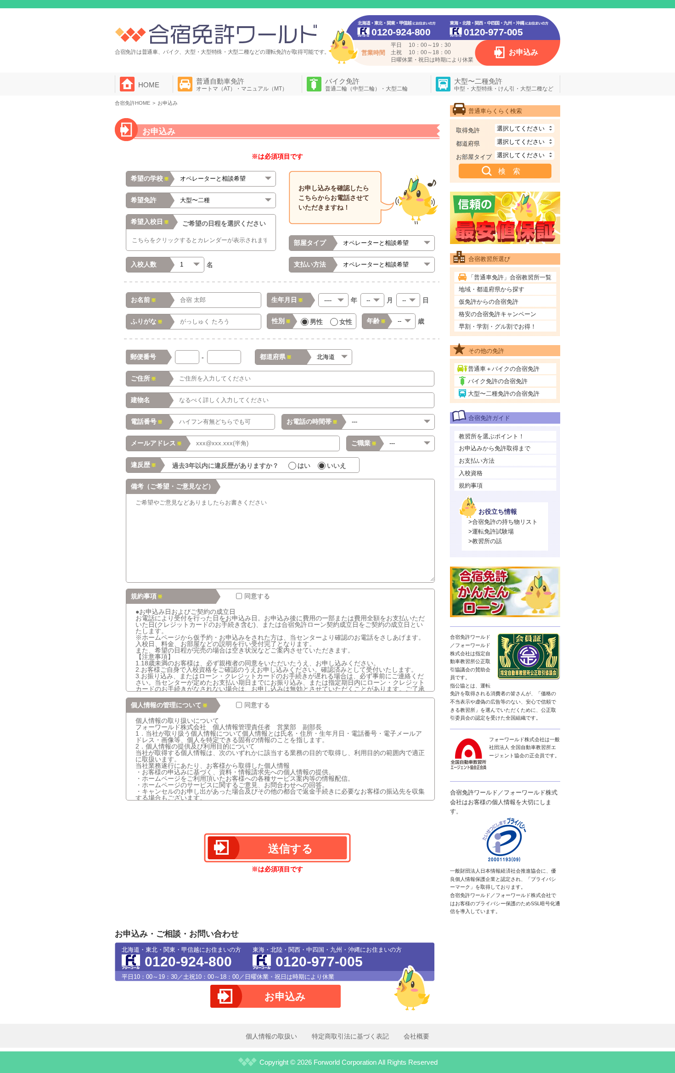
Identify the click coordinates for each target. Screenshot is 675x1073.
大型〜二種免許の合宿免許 (504, 393)
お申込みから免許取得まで (494, 448)
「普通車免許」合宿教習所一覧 (509, 277)
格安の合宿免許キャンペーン (497, 314)
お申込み (523, 52)
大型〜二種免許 (503, 84)
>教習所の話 (485, 541)
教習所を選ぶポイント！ (491, 436)
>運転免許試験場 (491, 531)
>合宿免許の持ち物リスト (503, 521)
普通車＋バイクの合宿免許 (504, 368)
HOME (148, 85)
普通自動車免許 (241, 84)
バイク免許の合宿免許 (498, 381)
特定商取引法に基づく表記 (350, 1036)
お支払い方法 (477, 460)
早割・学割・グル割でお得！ (497, 326)
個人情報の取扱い (271, 1036)
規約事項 (471, 485)
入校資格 (471, 473)
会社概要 (416, 1036)
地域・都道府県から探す (491, 289)
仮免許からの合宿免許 (488, 301)
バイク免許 (366, 84)
